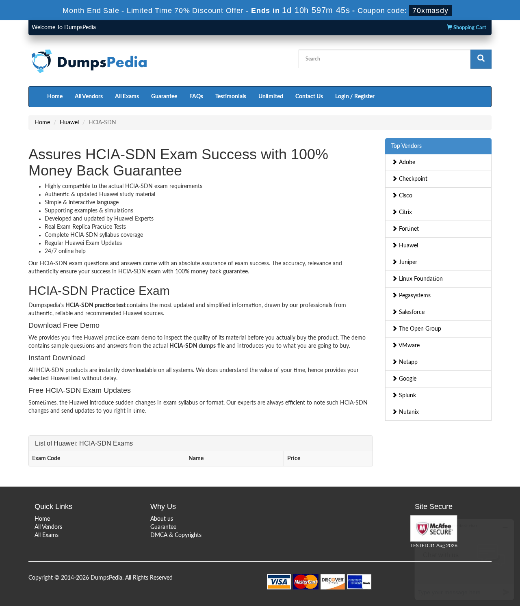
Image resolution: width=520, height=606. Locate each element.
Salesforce (411, 312)
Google (406, 379)
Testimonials (230, 97)
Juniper (407, 262)
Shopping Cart (469, 27)
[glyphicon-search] (481, 59)
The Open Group (419, 329)
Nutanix (408, 412)
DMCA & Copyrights (176, 535)
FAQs (196, 97)
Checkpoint (412, 179)
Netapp (407, 362)
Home (55, 97)
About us (161, 519)
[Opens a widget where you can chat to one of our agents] (464, 559)
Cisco (404, 196)
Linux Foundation (420, 279)
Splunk (406, 395)
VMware (408, 345)
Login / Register (355, 97)
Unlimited (270, 97)
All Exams (127, 97)
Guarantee (164, 97)
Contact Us (309, 97)
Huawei (69, 123)
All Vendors (89, 97)
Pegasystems (414, 296)
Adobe (406, 162)
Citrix (404, 212)
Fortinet (408, 229)
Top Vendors (406, 146)
